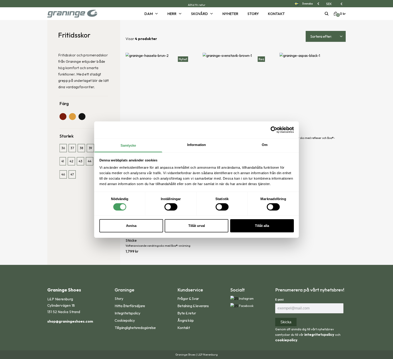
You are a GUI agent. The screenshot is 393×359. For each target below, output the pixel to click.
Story (253, 13)
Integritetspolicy (127, 313)
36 (63, 148)
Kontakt (276, 13)
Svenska (307, 3)
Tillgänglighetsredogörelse (135, 327)
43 (80, 161)
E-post (279, 299)
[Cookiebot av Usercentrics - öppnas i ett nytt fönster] (274, 129)
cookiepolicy (286, 340)
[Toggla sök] (326, 13)
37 (72, 148)
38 (81, 148)
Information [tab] (196, 144)
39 (90, 148)
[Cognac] (72, 116)
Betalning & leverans (193, 306)
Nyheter (230, 13)
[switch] (170, 207)
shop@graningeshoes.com (70, 321)
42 (71, 161)
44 (89, 161)
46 (63, 174)
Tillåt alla (262, 226)
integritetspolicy (319, 334)
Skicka (285, 322)
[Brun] (63, 116)
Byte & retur (186, 313)
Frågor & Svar (188, 298)
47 (72, 174)
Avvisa (131, 226)
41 (62, 161)
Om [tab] (264, 144)
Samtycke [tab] (128, 145)
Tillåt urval (196, 226)
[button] (335, 4)
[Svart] (81, 116)
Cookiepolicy (125, 320)
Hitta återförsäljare (130, 306)
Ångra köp (185, 320)
